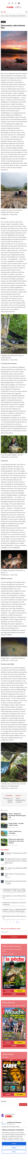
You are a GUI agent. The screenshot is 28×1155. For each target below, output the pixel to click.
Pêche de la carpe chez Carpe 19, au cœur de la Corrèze (16, 841)
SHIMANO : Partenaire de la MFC (16, 853)
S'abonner (19, 991)
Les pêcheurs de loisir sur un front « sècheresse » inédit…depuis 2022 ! (14, 890)
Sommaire (8, 991)
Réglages (14, 1147)
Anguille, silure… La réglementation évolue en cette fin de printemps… (14, 910)
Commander (20, 1094)
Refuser (14, 1151)
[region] (14, 1141)
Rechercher (3, 1101)
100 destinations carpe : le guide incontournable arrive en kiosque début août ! (16, 861)
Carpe (3, 22)
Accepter (14, 1143)
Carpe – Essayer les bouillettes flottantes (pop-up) (17, 815)
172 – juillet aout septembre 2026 (16, 868)
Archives (14, 994)
